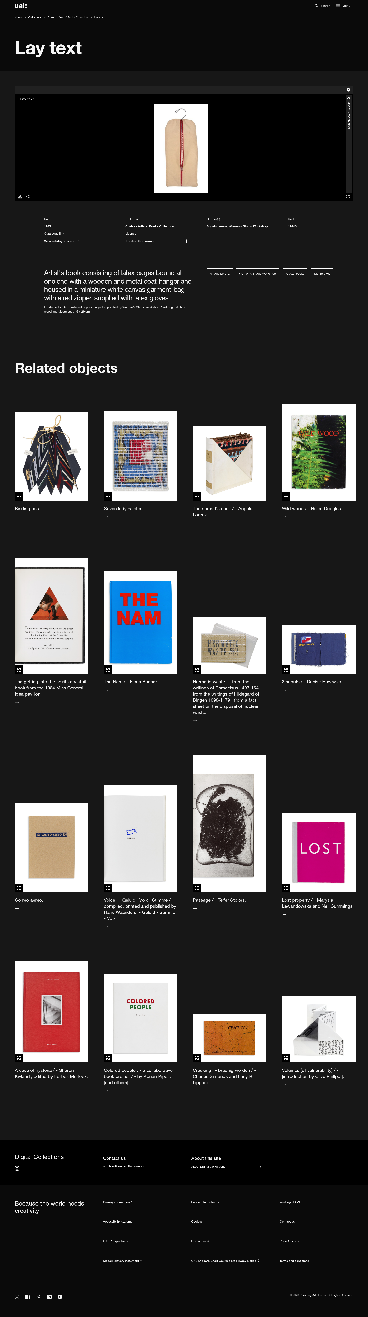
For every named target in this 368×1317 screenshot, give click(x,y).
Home (18, 17)
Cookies (197, 1221)
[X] (38, 1297)
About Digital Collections (208, 1166)
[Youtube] (60, 1297)
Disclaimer (198, 1241)
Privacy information (116, 1202)
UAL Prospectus (114, 1241)
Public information (203, 1202)
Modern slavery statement (121, 1261)
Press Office (288, 1241)
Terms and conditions (294, 1261)
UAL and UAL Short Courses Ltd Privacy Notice (223, 1261)
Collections (35, 17)
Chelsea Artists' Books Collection (68, 17)
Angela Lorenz (217, 226)
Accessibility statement (119, 1221)
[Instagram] (17, 1168)
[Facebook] (27, 1297)
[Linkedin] (49, 1297)
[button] (322, 5)
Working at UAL (290, 1202)
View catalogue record (60, 241)
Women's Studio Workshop (248, 226)
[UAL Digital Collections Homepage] (21, 5)
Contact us (287, 1221)
